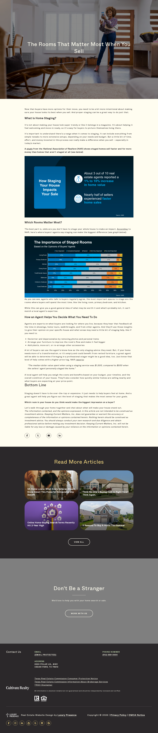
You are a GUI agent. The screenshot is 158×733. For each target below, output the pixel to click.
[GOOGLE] (48, 723)
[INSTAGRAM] (15, 723)
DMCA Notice (137, 715)
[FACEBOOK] (8, 723)
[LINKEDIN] (22, 723)
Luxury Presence (67, 715)
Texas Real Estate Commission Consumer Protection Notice (66, 678)
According (122, 229)
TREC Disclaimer (43, 685)
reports (80, 359)
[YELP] (35, 723)
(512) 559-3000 (110, 655)
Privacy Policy (118, 715)
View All (79, 542)
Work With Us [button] (79, 613)
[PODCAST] (42, 723)
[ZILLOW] (28, 723)
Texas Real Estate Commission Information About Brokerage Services (71, 681)
